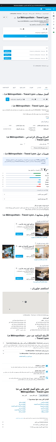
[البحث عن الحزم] (53, 21)
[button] (1, 5)
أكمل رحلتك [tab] (24, 395)
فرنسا (40, 13)
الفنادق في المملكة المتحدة (20, 410)
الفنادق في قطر (22, 402)
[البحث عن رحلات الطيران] (53, 13)
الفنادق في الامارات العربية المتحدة (18, 406)
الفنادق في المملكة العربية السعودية (41, 404)
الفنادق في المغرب (44, 402)
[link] (39, 237)
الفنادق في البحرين (44, 408)
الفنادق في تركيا (22, 404)
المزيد (47, 118)
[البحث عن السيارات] (53, 18)
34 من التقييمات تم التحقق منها (37, 24)
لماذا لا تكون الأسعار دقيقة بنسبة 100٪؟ (39, 427)
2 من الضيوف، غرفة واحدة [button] (41, 32)
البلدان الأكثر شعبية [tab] (44, 395)
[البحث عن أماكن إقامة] (53, 16)
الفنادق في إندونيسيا (44, 406)
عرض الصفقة (19, 234)
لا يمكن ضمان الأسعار (19, 418)
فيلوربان (26, 13)
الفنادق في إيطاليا (44, 411)
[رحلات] (53, 28)
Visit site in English (18, 5)
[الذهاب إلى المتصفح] (53, 24)
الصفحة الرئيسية (45, 13)
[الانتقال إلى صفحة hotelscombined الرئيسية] (45, 9)
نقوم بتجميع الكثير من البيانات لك (40, 424)
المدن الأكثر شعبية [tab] (33, 395)
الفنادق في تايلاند (22, 411)
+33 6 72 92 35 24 (44, 22)
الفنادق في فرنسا (44, 410)
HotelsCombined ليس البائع (41, 422)
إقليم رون (32, 13)
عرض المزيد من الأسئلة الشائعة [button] (25, 356)
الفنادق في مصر (22, 408)
